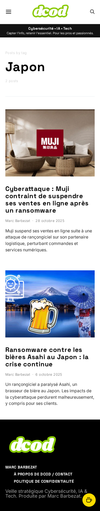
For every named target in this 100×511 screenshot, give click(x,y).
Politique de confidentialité (44, 481)
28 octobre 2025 (49, 221)
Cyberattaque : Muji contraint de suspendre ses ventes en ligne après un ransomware (47, 199)
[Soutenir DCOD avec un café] (89, 500)
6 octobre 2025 (48, 374)
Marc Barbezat (17, 221)
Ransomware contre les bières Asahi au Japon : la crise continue (47, 356)
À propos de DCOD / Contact (43, 474)
